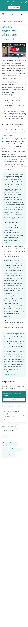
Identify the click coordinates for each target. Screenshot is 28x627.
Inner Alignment (8, 452)
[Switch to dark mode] (22, 14)
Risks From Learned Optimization (13, 139)
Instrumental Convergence (12, 449)
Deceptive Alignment (10, 443)
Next (13, 399)
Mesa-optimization (9, 455)
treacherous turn (9, 374)
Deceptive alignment (9, 58)
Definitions (6, 446)
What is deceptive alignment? (13, 22)
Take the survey (14, 7)
